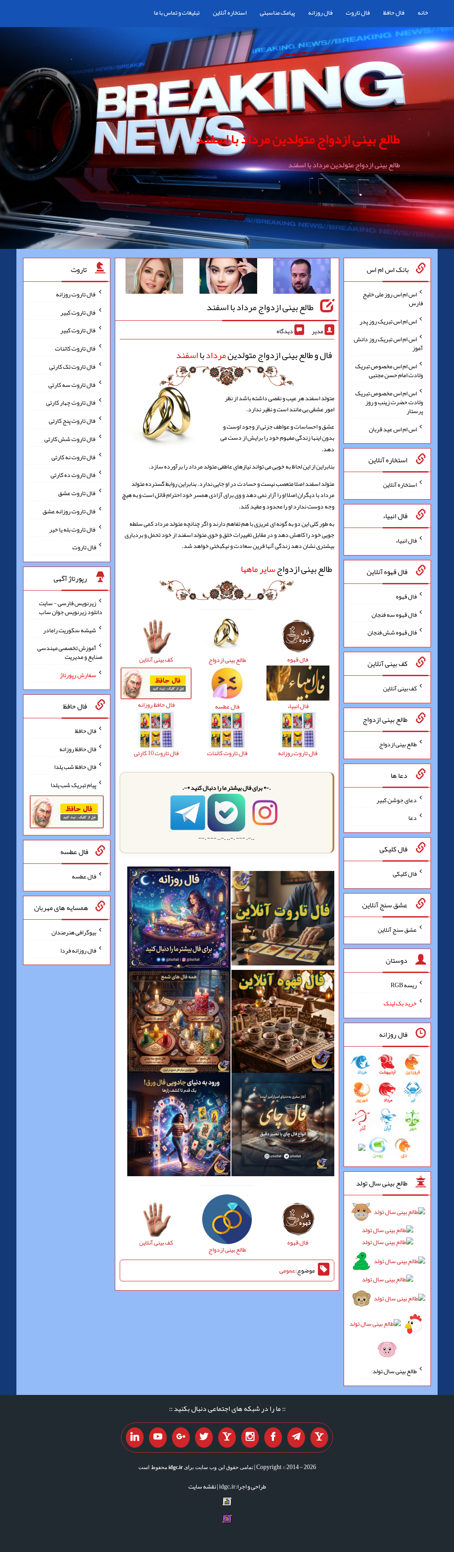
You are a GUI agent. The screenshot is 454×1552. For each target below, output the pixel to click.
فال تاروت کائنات (75, 348)
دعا (412, 817)
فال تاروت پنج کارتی (72, 420)
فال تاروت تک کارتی (72, 366)
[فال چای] (283, 1126)
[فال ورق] (179, 1126)
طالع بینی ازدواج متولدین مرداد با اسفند (298, 139)
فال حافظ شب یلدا (75, 766)
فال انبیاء (406, 540)
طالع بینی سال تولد (394, 1371)
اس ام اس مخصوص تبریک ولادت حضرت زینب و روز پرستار (389, 402)
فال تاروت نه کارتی (73, 456)
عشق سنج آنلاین (397, 929)
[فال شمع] (179, 1023)
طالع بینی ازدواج (286, 569)
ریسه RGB (404, 985)
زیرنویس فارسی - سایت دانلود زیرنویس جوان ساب (70, 607)
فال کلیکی (405, 873)
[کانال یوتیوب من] (158, 1437)
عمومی (287, 1270)
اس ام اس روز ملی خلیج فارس (393, 298)
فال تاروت (358, 12)
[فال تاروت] (283, 920)
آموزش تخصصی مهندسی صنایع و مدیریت (69, 652)
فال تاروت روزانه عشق (69, 511)
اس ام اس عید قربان (393, 428)
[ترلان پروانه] (228, 278)
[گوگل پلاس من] (181, 1437)
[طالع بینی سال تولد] (387, 1283)
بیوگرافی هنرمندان (73, 932)
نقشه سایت (202, 1486)
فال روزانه (320, 12)
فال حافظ (393, 12)
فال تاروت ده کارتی (73, 475)
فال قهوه (406, 596)
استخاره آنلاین (230, 12)
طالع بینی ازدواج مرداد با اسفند (260, 307)
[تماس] (227, 1437)
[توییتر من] (204, 1437)
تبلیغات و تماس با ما (177, 12)
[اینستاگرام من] (250, 1437)
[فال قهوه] (283, 1023)
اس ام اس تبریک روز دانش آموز (388, 343)
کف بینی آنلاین (400, 688)
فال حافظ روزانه (77, 748)
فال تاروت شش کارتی (70, 439)
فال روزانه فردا (78, 950)
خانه (423, 12)
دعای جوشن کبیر (396, 799)
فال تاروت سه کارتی (72, 384)
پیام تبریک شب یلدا (73, 785)
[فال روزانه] (179, 920)
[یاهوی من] (319, 1437)
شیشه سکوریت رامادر (69, 629)
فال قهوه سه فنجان (394, 614)
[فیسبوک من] (273, 1437)
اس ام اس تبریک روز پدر (388, 321)
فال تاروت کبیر (78, 312)
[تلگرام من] (296, 1437)
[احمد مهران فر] (302, 278)
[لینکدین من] (135, 1437)
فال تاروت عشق (77, 493)
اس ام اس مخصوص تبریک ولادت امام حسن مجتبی (389, 370)
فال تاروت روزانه (76, 294)
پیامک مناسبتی (277, 12)
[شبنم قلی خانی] (154, 278)
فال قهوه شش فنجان (392, 632)
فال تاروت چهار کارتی (71, 402)
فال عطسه (84, 876)
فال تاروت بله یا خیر (72, 529)
